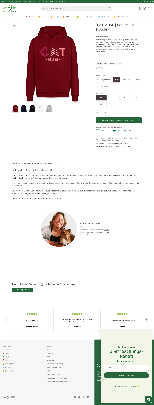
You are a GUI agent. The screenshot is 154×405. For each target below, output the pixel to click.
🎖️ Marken (6, 360)
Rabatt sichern (126, 375)
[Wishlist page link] (149, 8)
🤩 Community (8, 371)
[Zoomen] (16, 100)
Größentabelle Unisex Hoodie (109, 63)
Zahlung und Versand (54, 374)
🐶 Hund (6, 349)
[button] (30, 17)
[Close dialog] (149, 334)
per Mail (106, 230)
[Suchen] (110, 8)
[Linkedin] (88, 397)
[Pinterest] (79, 397)
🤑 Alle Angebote (9, 364)
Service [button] (50, 346)
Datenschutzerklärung (55, 364)
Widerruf (50, 371)
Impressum (51, 360)
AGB (48, 349)
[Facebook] (75, 397)
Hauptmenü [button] (8, 346)
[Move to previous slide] (6, 320)
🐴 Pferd (6, 357)
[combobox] (76, 8)
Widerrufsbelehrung (54, 367)
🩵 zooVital (7, 367)
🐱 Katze (6, 353)
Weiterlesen (100, 51)
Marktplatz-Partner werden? (57, 381)
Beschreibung (102, 36)
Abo (48, 357)
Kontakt (50, 353)
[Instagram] (84, 397)
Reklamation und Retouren (57, 378)
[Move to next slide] (147, 320)
